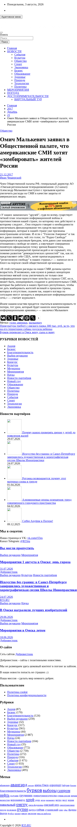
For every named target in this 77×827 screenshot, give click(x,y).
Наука (11, 374)
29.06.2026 (6, 616)
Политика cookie (17, 692)
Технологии (21, 83)
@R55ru (25, 541)
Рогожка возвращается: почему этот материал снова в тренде (36, 480)
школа (24, 813)
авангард (18, 784)
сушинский (51, 809)
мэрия (71, 800)
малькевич (35, 322)
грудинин (25, 795)
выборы (50, 790)
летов (43, 800)
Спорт (18, 64)
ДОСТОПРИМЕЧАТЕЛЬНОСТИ (28, 96)
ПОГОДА (13, 92)
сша (61, 809)
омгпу (22, 804)
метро (59, 800)
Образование (22, 73)
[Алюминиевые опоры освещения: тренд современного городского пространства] (14, 499)
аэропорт (55, 785)
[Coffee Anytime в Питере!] (14, 521)
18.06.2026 (6, 637)
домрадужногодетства (45, 795)
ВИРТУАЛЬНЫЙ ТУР (28, 99)
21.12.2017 (6, 174)
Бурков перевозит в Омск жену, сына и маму (27, 332)
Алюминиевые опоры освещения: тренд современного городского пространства (39, 501)
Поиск (4, 34)
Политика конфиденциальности (26, 695)
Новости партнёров (19, 378)
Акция (11, 345)
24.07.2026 (6, 596)
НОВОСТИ (14, 51)
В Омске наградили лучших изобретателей (33, 610)
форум (3, 813)
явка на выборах (44, 813)
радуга (32, 809)
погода (3, 810)
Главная (12, 48)
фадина (72, 809)
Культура (19, 57)
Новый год (14, 381)
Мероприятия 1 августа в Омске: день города (35, 562)
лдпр (37, 800)
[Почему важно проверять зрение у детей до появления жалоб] (14, 432)
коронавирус (18, 799)
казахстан (5, 800)
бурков (34, 790)
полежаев (11, 809)
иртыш (74, 795)
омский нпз (51, 805)
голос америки (18, 322)
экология (32, 813)
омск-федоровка (35, 805)
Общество (20, 60)
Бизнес (18, 70)
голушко (14, 795)
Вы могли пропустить (17, 548)
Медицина (13, 368)
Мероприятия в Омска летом (22, 630)
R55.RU (5, 600)
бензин (73, 785)
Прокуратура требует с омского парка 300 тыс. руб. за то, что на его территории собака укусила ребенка (37, 327)
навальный (7, 805)
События (19, 54)
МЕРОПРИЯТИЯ (18, 89)
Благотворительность (20, 352)
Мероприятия (15, 371)
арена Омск (42, 785)
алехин (31, 785)
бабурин (65, 785)
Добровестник (9, 571)
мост (64, 800)
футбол (11, 813)
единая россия (63, 796)
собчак (40, 809)
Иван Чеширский (10, 177)
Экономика (21, 67)
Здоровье (19, 76)
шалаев (18, 813)
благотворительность (13, 790)
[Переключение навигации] (1, 32)
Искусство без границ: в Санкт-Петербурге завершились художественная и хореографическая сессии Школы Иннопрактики (41, 457)
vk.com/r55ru (35, 537)
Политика (20, 86)
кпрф (30, 799)
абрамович (5, 785)
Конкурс (12, 362)
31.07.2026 (6, 568)
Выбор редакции (17, 355)
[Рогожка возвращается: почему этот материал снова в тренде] (14, 478)
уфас (66, 810)
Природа (19, 80)
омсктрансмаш (67, 805)
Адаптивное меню (11, 16)
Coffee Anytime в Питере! (37, 521)
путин (22, 809)
